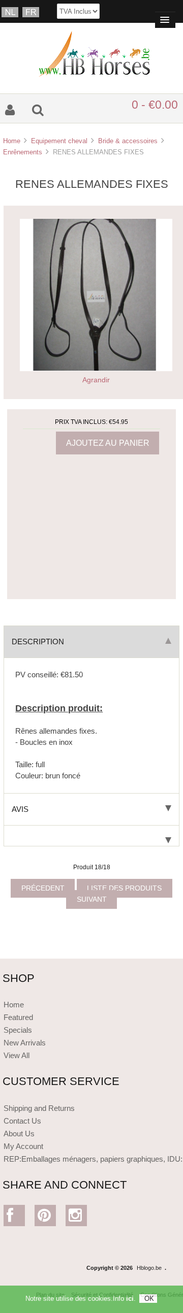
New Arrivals (25, 1042)
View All (16, 1055)
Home (11, 141)
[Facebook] (14, 1217)
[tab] (91, 836)
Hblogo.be (149, 1268)
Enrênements (22, 152)
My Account (23, 1146)
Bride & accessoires (128, 141)
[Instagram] (76, 1217)
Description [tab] (38, 641)
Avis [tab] (20, 809)
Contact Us (22, 1121)
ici (130, 1298)
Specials (18, 1030)
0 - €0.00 (155, 104)
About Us (19, 1133)
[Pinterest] (45, 1217)
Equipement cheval (59, 141)
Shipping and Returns (39, 1108)
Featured (18, 1017)
